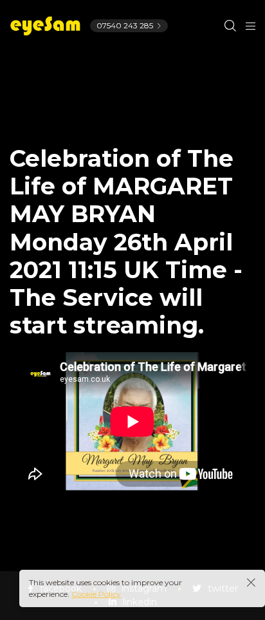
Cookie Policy (96, 594)
